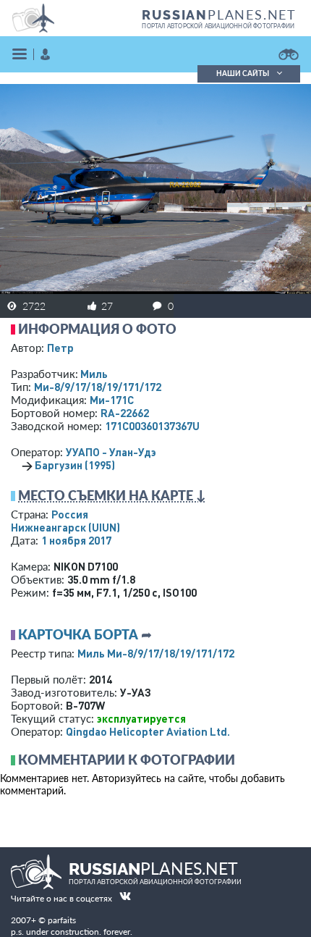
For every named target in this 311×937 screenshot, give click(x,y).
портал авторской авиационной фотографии (218, 26)
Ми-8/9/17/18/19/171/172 (97, 386)
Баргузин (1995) (75, 464)
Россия (69, 514)
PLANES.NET (219, 14)
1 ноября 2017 (76, 540)
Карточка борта (78, 634)
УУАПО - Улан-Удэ (111, 451)
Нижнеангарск (65, 527)
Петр (60, 347)
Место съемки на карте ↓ (112, 495)
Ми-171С (112, 399)
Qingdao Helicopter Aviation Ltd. (148, 731)
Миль (94, 373)
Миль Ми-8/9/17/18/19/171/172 (155, 653)
